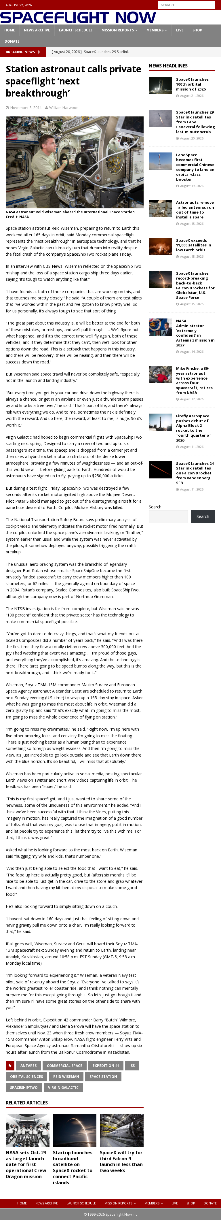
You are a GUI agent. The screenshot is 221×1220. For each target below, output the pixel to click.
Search (155, 507)
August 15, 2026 (191, 304)
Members (154, 30)
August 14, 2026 (191, 351)
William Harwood (64, 107)
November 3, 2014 (25, 107)
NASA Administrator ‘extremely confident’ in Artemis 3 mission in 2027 (195, 333)
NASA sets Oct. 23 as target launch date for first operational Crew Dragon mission (26, 1164)
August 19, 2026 (191, 186)
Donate (12, 41)
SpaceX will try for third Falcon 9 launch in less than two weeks (121, 1161)
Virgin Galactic (63, 1087)
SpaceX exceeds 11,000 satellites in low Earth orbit (193, 245)
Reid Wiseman (66, 1076)
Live (180, 30)
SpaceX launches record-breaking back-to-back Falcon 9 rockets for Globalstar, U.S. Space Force (195, 285)
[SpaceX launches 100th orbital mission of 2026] (160, 85)
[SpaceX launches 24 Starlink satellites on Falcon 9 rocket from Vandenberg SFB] (160, 469)
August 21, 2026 (191, 95)
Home (9, 30)
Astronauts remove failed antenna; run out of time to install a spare (195, 210)
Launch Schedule (76, 30)
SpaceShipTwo (24, 1087)
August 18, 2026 (191, 223)
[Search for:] (186, 4)
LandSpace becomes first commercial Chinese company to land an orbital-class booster (195, 167)
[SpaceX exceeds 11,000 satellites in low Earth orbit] (160, 246)
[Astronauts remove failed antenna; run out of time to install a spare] (160, 208)
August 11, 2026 (191, 446)
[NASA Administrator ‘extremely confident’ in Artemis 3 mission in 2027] (160, 327)
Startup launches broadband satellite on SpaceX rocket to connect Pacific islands (72, 1167)
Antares (28, 1065)
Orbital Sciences (26, 1076)
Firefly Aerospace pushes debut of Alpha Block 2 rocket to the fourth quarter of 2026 (193, 428)
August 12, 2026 (191, 399)
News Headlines (168, 66)
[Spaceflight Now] (78, 21)
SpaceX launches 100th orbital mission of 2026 (192, 84)
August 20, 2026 (191, 138)
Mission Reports (118, 30)
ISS (132, 1065)
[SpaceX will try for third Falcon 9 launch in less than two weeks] (122, 1130)
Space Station (103, 1076)
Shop (197, 30)
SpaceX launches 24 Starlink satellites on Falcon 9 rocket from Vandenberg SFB (195, 473)
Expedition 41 (106, 1065)
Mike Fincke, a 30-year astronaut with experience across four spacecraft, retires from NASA (194, 380)
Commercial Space (64, 1065)
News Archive (37, 30)
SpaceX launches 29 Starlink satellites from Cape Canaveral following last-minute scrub (195, 122)
